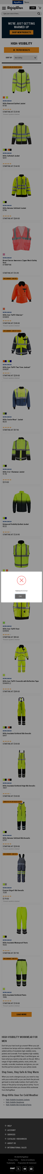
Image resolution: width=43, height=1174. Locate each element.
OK (20, 596)
